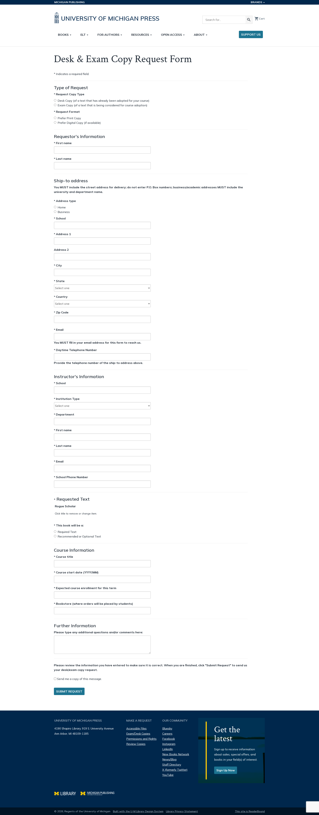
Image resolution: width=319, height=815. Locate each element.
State (61, 281)
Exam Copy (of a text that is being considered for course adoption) (102, 105)
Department (64, 414)
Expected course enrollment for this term (85, 588)
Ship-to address (71, 180)
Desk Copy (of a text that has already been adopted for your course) (103, 100)
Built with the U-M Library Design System (138, 811)
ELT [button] (83, 34)
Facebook (168, 739)
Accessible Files (136, 728)
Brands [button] (257, 2)
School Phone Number (71, 477)
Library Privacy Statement (182, 811)
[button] (65, 506)
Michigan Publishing (69, 2)
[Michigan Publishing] (99, 793)
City (61, 265)
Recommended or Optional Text (79, 536)
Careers (167, 733)
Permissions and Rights (141, 739)
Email (64, 329)
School (61, 218)
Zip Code (61, 312)
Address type (65, 201)
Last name (62, 158)
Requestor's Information (79, 136)
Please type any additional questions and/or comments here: (98, 632)
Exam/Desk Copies (138, 733)
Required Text (67, 532)
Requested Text (72, 499)
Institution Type (67, 399)
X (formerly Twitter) (175, 770)
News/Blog (169, 759)
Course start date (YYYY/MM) (76, 572)
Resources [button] (140, 34)
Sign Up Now (225, 770)
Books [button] (63, 34)
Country (61, 297)
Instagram (168, 744)
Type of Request (71, 87)
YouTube (168, 775)
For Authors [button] (108, 34)
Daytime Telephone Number (75, 350)
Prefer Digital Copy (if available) (79, 123)
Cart (259, 18)
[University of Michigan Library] (67, 793)
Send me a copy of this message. (79, 679)
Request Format (67, 112)
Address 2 (61, 250)
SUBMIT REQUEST (69, 691)
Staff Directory (171, 764)
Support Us (251, 34)
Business (64, 212)
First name (63, 143)
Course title (63, 557)
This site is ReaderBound (250, 811)
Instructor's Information (79, 376)
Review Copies (135, 744)
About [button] (199, 34)
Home (62, 207)
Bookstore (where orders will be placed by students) (93, 603)
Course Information (74, 550)
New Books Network (175, 754)
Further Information (75, 625)
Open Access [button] (172, 34)
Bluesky (167, 728)
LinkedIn (167, 749)
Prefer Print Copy (69, 118)
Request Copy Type (69, 94)
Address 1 (62, 234)
